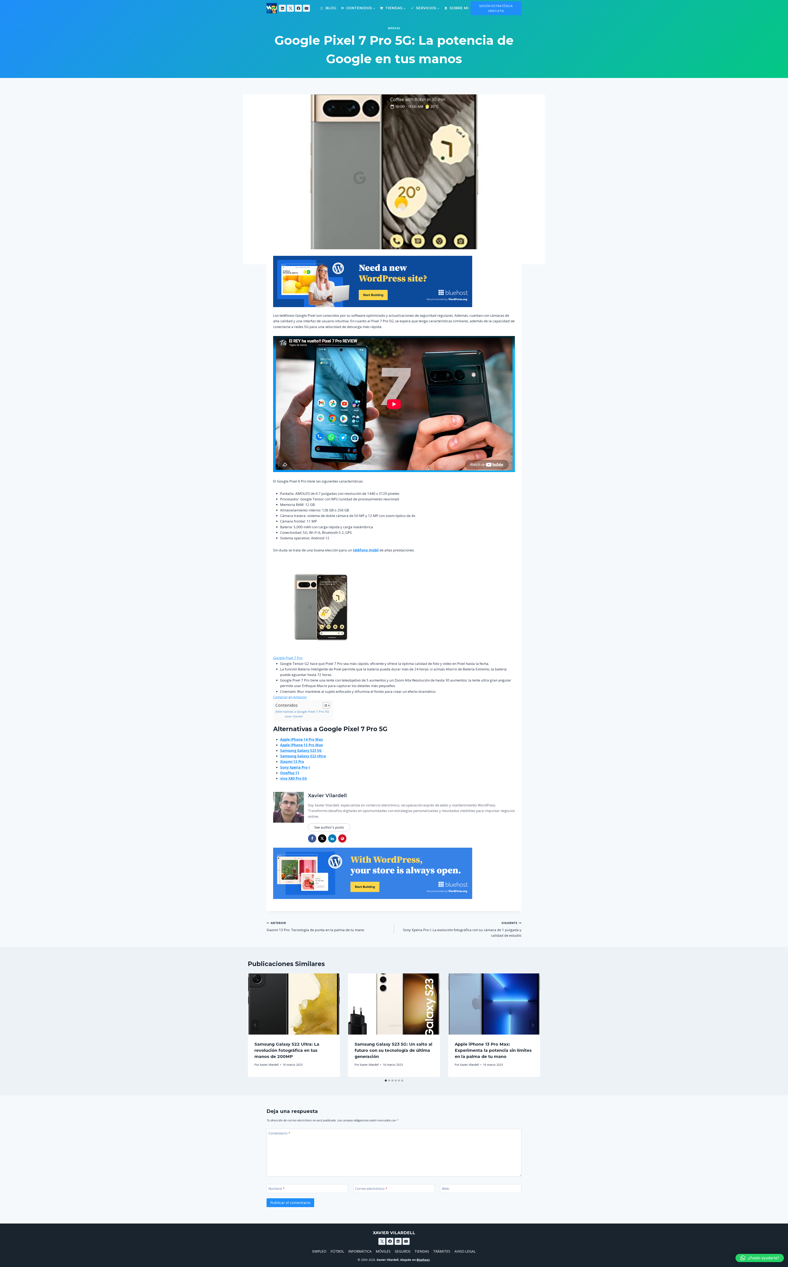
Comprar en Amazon (290, 697)
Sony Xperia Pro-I (295, 767)
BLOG (330, 8)
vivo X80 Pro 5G (293, 778)
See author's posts (329, 827)
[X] (290, 8)
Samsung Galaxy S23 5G (301, 750)
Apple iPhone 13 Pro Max (301, 745)
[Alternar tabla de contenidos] (324, 705)
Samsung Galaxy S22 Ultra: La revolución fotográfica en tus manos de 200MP (286, 1050)
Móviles (394, 28)
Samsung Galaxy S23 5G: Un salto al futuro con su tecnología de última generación (393, 1050)
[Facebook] (298, 8)
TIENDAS (422, 1251)
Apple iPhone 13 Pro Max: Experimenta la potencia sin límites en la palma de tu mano (493, 1050)
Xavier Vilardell (293, 716)
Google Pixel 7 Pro (287, 657)
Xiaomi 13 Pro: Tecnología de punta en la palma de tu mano (315, 926)
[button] (759, 1258)
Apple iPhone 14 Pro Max (301, 739)
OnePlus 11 (289, 773)
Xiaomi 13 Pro (292, 761)
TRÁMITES (441, 1251)
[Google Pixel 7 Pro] (394, 607)
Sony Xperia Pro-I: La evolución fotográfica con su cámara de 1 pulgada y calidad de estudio (462, 929)
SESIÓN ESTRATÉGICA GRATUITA (496, 8)
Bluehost (423, 1260)
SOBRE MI (459, 8)
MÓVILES (383, 1251)
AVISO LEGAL (465, 1251)
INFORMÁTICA (360, 1251)
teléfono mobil (366, 550)
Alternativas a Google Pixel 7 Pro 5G (302, 711)
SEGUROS (402, 1251)
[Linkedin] (282, 8)
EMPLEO (319, 1251)
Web (445, 1188)
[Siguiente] (532, 1025)
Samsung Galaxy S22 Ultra (303, 756)
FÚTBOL (337, 1251)
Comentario (279, 1133)
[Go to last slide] (255, 1025)
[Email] (306, 8)
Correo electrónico (371, 1188)
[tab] (386, 1080)
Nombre (276, 1188)
